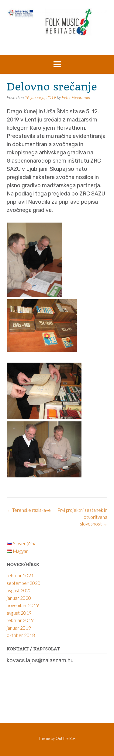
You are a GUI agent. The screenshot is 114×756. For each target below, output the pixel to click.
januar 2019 (19, 628)
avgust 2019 (19, 613)
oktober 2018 (21, 635)
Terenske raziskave (29, 510)
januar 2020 (19, 598)
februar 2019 (20, 620)
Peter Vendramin (76, 97)
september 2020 (23, 583)
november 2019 (23, 605)
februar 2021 (20, 575)
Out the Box (65, 738)
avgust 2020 (19, 590)
